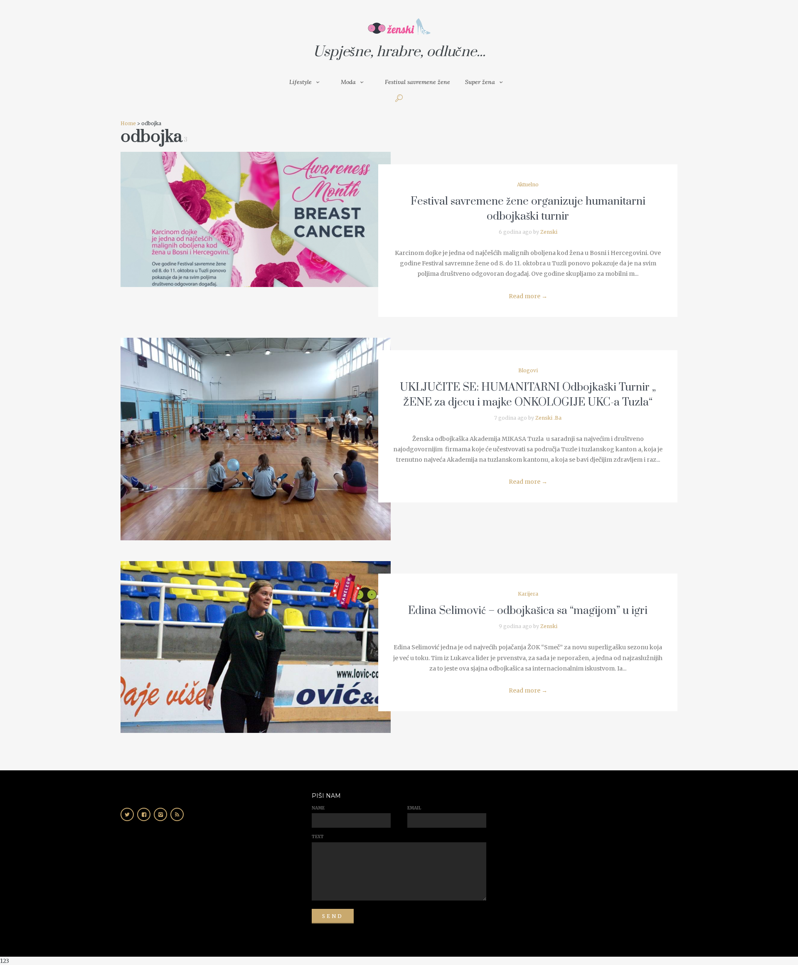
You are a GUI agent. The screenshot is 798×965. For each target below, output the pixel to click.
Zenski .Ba (548, 418)
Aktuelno (528, 184)
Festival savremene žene (417, 82)
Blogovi (528, 370)
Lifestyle (300, 82)
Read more (528, 296)
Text (318, 836)
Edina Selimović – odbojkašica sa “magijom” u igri (528, 611)
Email (414, 808)
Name (318, 808)
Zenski (548, 232)
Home (128, 123)
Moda (348, 82)
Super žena (480, 82)
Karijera (528, 594)
